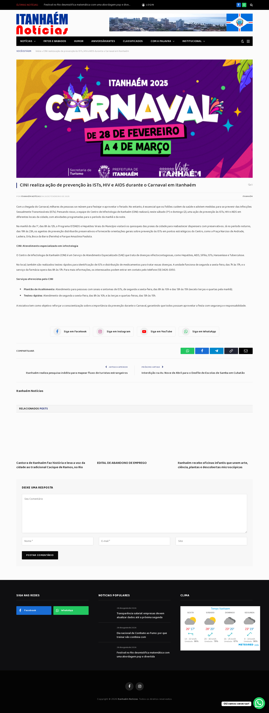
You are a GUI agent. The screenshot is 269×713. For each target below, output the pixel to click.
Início (38, 51)
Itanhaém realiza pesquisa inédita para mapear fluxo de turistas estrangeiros (77, 373)
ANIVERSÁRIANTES (103, 41)
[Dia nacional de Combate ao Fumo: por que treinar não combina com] (105, 632)
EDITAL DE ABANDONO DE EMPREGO (122, 463)
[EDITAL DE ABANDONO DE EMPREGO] (134, 438)
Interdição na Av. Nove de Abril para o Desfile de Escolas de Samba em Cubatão (193, 373)
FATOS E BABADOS (55, 41)
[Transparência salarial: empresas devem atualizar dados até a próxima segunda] (105, 612)
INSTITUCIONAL (192, 41)
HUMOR (78, 41)
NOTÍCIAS (26, 41)
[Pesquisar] (251, 5)
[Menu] (248, 41)
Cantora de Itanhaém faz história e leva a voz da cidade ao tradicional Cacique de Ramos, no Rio (50, 465)
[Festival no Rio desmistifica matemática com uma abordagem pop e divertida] (105, 651)
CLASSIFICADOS (133, 41)
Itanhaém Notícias (31, 196)
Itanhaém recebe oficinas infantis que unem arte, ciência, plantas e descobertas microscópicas (213, 465)
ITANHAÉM (248, 196)
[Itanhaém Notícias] (42, 23)
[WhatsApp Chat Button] (259, 703)
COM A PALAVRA (161, 41)
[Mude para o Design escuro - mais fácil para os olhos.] (242, 41)
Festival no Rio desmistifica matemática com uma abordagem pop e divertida (88, 5)
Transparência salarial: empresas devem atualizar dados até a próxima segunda (140, 615)
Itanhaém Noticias (128, 699)
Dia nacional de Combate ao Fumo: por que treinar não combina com (142, 635)
